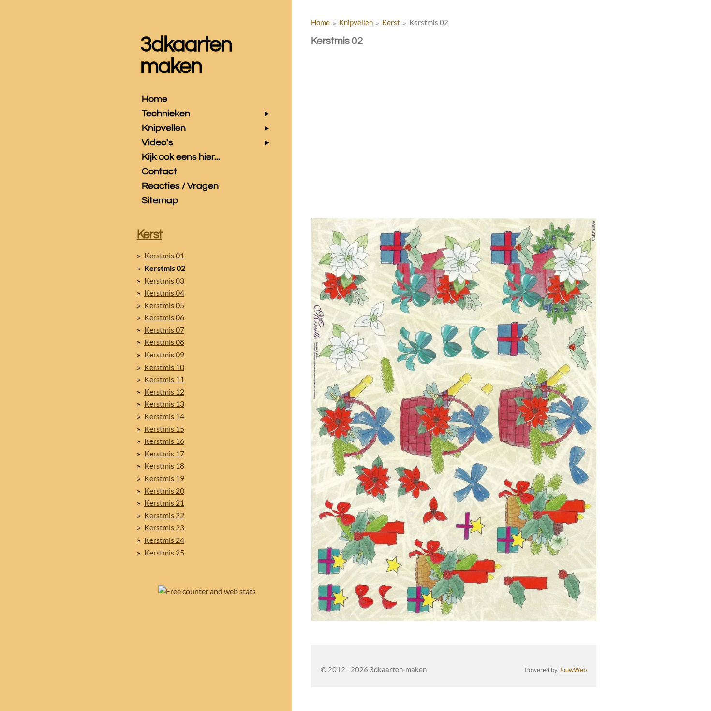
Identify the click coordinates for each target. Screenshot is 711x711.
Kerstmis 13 (164, 403)
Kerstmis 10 (164, 366)
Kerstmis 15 (164, 428)
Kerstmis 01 (164, 255)
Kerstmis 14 (164, 416)
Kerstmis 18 (164, 465)
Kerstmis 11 (164, 379)
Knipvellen (356, 22)
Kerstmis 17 (164, 453)
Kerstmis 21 (164, 502)
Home (320, 22)
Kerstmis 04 (164, 292)
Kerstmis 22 (164, 515)
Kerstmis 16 (164, 440)
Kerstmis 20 (164, 490)
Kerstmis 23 (164, 527)
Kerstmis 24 (164, 539)
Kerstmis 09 (164, 354)
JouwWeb (573, 670)
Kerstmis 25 (164, 552)
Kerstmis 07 (164, 329)
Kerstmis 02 (428, 22)
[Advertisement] (453, 115)
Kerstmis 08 (164, 341)
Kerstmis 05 (164, 305)
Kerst (391, 22)
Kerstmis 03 (164, 280)
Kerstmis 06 (164, 317)
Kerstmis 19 (164, 478)
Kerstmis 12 (164, 391)
